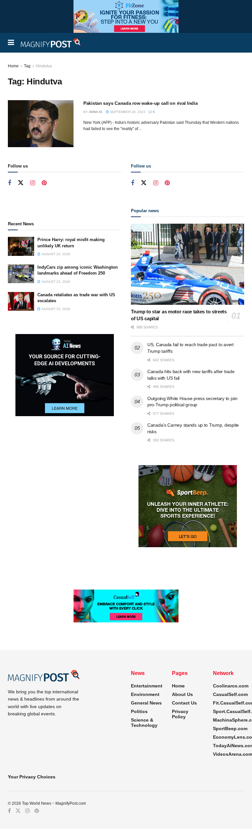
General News (146, 703)
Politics (139, 711)
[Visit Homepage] (51, 43)
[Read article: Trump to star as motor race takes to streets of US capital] (187, 264)
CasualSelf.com (230, 694)
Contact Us (184, 703)
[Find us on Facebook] (9, 183)
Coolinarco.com (230, 685)
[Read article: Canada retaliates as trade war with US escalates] (21, 301)
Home (13, 66)
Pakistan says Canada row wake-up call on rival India (140, 103)
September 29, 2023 (127, 112)
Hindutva (44, 66)
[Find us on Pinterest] (44, 183)
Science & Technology (144, 722)
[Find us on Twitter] (21, 183)
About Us (182, 694)
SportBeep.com (230, 728)
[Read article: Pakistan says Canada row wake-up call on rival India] (41, 123)
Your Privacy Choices (31, 776)
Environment (145, 694)
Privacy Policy (180, 714)
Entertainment (146, 685)
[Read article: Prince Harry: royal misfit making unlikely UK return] (21, 246)
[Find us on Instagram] (32, 183)
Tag (27, 66)
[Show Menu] (11, 43)
